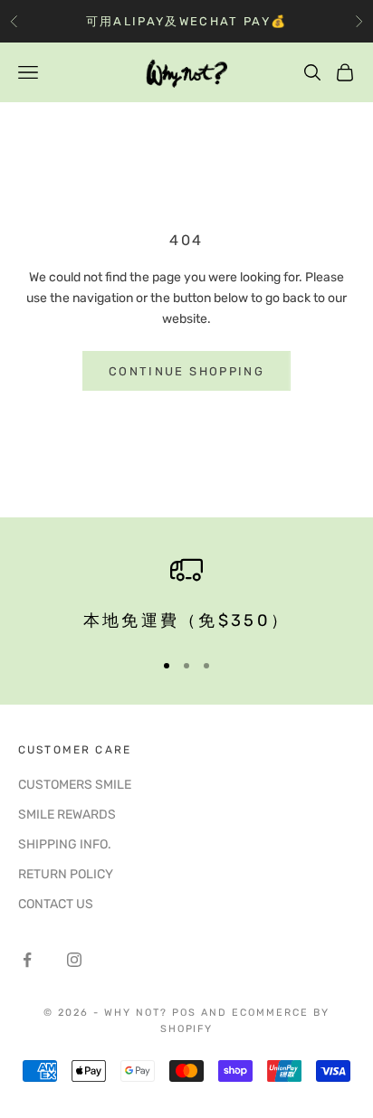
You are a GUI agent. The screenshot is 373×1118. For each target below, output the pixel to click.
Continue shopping (186, 371)
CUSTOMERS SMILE (74, 784)
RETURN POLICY (65, 874)
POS (184, 1013)
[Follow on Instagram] (74, 960)
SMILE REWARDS (67, 814)
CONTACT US (55, 904)
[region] (186, 594)
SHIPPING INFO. (64, 844)
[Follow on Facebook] (27, 960)
